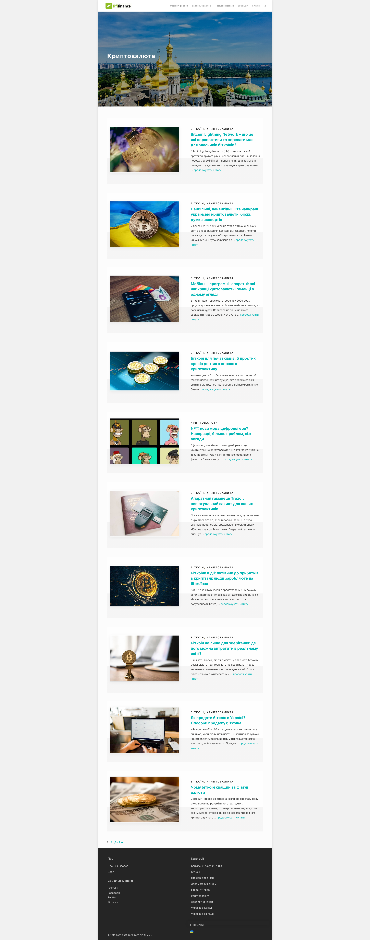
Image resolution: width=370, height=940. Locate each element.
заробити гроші (201, 889)
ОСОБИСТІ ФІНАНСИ (179, 5)
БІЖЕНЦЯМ (243, 5)
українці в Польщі (202, 913)
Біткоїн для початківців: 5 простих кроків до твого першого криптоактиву (223, 363)
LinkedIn (113, 888)
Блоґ (111, 871)
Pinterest (113, 902)
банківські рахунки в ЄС (206, 865)
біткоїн (197, 128)
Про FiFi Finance (118, 865)
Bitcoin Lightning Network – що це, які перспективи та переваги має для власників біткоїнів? (222, 139)
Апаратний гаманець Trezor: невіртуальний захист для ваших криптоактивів (222, 503)
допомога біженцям (204, 883)
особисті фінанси (202, 901)
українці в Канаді (201, 907)
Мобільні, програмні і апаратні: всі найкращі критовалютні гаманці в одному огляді (223, 289)
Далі (118, 842)
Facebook (114, 892)
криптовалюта (220, 128)
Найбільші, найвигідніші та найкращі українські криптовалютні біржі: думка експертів (225, 214)
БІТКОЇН (256, 5)
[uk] (192, 932)
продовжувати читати (208, 170)
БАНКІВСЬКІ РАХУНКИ (201, 5)
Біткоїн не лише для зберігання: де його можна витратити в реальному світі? (224, 648)
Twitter (112, 897)
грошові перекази (202, 877)
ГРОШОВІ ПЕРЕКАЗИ (225, 5)
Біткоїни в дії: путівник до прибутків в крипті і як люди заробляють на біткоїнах (225, 578)
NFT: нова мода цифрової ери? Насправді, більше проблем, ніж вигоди (221, 433)
